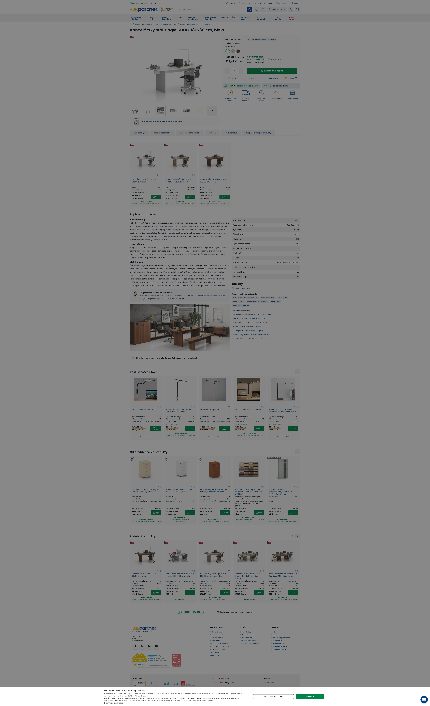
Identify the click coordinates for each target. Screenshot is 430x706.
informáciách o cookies (137, 700)
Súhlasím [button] (310, 696)
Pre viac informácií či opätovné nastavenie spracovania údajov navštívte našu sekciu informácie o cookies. (179, 700)
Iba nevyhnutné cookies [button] (273, 696)
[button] (176, 703)
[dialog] (215, 696)
